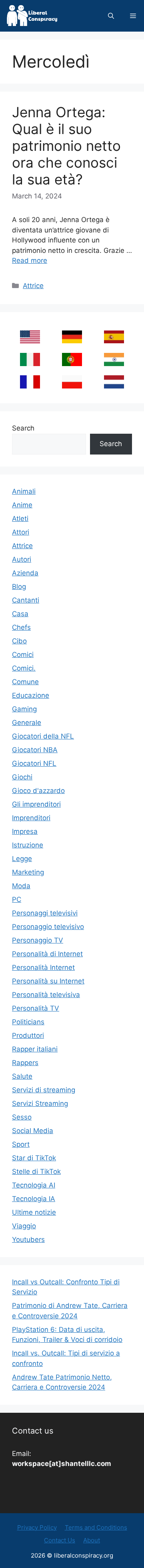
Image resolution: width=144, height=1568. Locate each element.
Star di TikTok (34, 1158)
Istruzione (27, 845)
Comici (23, 655)
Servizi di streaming (43, 1090)
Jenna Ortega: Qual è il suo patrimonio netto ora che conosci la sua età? (66, 146)
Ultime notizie (34, 1212)
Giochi (22, 777)
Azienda (25, 573)
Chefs (21, 627)
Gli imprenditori (36, 804)
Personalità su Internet (48, 981)
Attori (20, 532)
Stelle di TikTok (36, 1171)
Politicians (28, 1022)
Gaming (24, 709)
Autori (21, 559)
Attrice (33, 286)
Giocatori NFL (34, 763)
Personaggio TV (37, 940)
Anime (22, 505)
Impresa (25, 831)
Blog (19, 587)
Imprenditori (31, 818)
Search (23, 428)
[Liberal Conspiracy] (31, 16)
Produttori (28, 1035)
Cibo (19, 641)
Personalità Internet (43, 967)
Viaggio (24, 1226)
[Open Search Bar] (111, 16)
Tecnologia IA (33, 1199)
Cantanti (25, 600)
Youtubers (28, 1240)
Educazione (30, 695)
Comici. (24, 668)
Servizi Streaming (40, 1103)
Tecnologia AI (33, 1185)
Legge (22, 859)
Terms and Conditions (96, 1527)
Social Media (32, 1131)
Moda (21, 886)
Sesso (22, 1117)
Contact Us (59, 1540)
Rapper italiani (35, 1049)
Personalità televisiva (46, 995)
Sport (21, 1144)
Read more (29, 260)
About (91, 1540)
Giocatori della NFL (43, 736)
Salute (22, 1076)
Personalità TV (35, 1008)
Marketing (28, 872)
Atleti (20, 519)
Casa (20, 614)
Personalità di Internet (47, 954)
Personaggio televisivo (48, 927)
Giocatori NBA (35, 750)
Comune (25, 682)
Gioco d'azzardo (38, 791)
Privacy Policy (37, 1527)
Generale (26, 723)
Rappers (25, 1063)
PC (16, 899)
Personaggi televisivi (45, 913)
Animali (24, 491)
